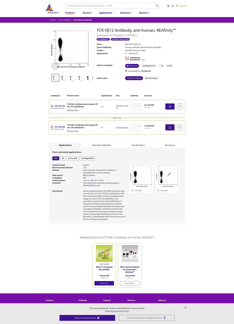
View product (130, 283)
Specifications (138, 145)
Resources (170, 145)
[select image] (55, 78)
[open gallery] (71, 50)
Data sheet (74, 110)
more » (143, 60)
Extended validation (101, 145)
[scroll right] (93, 78)
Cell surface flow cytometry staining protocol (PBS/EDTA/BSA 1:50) (101, 184)
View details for (139, 71)
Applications (65, 145)
